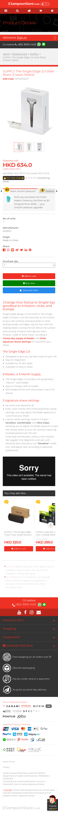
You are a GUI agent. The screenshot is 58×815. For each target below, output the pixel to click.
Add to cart (30, 276)
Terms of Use (9, 762)
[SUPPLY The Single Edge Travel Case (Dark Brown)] (18, 514)
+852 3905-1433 (26, 44)
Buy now (30, 283)
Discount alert (30, 290)
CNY (17, 169)
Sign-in (22, 37)
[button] (50, 525)
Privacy (6, 767)
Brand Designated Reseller (15, 702)
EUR (12, 169)
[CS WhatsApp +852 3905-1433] (39, 44)
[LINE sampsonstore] (43, 44)
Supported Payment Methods (16, 724)
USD (6, 169)
